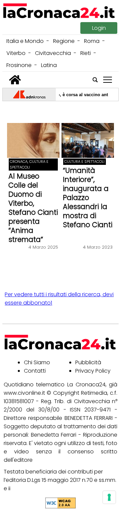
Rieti (85, 53)
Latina (49, 65)
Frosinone (19, 65)
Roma (91, 41)
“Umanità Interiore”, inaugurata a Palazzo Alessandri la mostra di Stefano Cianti (87, 198)
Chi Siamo (37, 362)
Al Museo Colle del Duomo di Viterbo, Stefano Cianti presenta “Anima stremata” (33, 207)
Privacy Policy (93, 371)
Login (99, 28)
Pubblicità (88, 362)
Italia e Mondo (25, 41)
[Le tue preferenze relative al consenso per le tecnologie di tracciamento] (109, 497)
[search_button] (95, 80)
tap (107, 79)
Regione (64, 41)
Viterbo (16, 53)
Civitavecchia (53, 53)
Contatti (35, 371)
